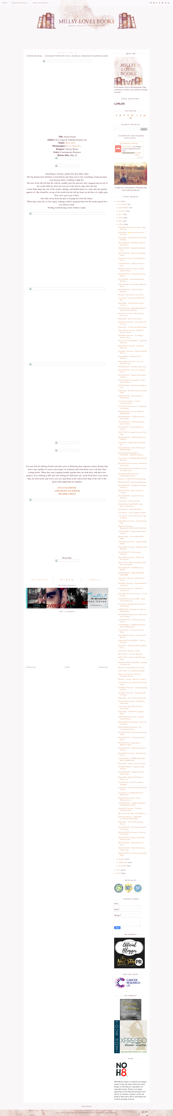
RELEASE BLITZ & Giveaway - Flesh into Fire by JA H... (132, 833)
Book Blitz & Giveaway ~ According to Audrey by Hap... (130, 336)
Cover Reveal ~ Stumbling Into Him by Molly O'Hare (130, 794)
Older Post (103, 667)
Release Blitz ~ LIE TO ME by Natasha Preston (130, 823)
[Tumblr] (140, 115)
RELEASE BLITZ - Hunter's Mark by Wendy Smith (130, 397)
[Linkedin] (144, 115)
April (121, 224)
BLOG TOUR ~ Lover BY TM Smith (130, 654)
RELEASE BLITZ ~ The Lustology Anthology (129, 553)
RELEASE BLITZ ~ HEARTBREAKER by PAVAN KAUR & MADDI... (131, 309)
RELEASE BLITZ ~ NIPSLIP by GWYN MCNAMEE (131, 574)
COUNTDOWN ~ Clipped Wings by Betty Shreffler (132, 532)
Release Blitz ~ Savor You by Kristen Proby (132, 698)
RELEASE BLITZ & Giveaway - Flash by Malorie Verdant (131, 270)
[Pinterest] (124, 115)
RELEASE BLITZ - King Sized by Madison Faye (132, 249)
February (123, 862)
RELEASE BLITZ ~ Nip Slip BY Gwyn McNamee (130, 497)
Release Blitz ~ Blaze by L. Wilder (129, 651)
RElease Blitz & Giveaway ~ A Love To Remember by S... (130, 362)
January (123, 866)
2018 (119, 201)
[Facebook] (116, 115)
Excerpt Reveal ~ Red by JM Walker (129, 509)
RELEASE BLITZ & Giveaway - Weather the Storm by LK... (132, 464)
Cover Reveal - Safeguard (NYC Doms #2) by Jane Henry (131, 605)
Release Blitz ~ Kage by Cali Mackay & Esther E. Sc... (130, 778)
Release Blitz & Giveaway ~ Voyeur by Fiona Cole (132, 522)
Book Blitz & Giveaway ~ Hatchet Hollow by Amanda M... (132, 584)
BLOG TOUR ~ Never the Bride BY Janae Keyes (131, 658)
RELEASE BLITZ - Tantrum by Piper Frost (132, 367)
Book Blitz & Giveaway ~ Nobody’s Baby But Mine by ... (132, 352)
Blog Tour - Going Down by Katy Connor (131, 668)
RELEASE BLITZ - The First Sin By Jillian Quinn (131, 254)
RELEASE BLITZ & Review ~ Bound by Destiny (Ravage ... (131, 718)
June (121, 218)
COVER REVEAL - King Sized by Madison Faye (132, 386)
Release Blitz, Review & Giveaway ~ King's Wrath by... (132, 228)
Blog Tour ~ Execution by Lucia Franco (131, 295)
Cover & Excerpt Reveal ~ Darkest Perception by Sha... (129, 402)
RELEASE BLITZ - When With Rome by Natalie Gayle (131, 849)
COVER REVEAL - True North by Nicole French (131, 621)
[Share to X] (61, 580)
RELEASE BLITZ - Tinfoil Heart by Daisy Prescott (131, 749)
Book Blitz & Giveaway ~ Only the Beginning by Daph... (132, 689)
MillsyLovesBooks (127, 146)
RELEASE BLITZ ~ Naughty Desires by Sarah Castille (131, 773)
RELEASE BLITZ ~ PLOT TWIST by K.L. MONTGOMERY (132, 449)
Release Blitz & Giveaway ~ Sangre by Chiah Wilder (132, 543)
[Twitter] (120, 115)
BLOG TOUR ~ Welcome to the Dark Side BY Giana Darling (132, 564)
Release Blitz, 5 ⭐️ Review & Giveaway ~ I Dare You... (132, 233)
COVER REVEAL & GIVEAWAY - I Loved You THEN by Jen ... (132, 470)
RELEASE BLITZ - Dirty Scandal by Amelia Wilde (132, 733)
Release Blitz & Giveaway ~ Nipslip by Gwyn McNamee (132, 548)
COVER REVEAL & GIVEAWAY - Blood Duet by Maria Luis (131, 600)
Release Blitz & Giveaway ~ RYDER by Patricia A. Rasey (130, 331)
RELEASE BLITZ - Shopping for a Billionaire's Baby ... (129, 744)
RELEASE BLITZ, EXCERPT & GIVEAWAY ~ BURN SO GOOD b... (131, 454)
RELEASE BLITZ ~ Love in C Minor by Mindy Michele (131, 412)
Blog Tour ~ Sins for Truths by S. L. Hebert (132, 679)
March (122, 859)
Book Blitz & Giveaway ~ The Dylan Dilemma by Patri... (130, 809)
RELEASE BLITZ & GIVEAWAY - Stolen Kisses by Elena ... (131, 381)
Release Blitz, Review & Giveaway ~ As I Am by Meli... (132, 595)
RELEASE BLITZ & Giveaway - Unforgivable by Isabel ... (128, 475)
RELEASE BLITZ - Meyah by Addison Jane (132, 482)
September (124, 208)
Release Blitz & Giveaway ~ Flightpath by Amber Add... (131, 702)
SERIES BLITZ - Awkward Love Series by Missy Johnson (131, 610)
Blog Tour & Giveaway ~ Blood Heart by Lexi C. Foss (131, 314)
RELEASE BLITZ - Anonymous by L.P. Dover (130, 844)
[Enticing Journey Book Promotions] (130, 1009)
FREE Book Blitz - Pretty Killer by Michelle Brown (132, 285)
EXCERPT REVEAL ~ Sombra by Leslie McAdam (131, 768)
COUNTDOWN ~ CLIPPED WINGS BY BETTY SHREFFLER (131, 626)
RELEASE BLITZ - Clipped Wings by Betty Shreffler (132, 376)
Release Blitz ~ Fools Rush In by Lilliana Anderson (131, 304)
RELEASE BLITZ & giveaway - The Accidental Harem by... (129, 728)
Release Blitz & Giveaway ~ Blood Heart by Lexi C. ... (132, 754)
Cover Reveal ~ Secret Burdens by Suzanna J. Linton (132, 683)
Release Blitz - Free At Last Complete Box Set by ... (131, 259)
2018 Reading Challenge (129, 143)
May (121, 221)
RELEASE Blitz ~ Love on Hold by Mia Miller (131, 538)
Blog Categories (40, 3)
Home (4, 3)
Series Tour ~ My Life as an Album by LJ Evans (131, 579)
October (123, 204)
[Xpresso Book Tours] (130, 1036)
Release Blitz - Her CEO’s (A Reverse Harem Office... (132, 392)
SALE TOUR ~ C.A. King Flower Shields (131, 671)
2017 (119, 870)
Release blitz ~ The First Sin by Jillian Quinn (132, 327)
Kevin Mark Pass (74, 145)
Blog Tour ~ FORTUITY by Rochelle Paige (132, 479)
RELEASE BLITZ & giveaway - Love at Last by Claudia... (132, 723)
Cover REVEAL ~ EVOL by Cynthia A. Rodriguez (131, 783)
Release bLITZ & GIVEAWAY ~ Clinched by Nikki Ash (132, 342)
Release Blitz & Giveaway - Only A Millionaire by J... (129, 799)
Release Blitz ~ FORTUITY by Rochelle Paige (131, 713)
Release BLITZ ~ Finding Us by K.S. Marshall (129, 357)
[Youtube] (130, 118)
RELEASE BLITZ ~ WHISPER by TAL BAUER (131, 569)
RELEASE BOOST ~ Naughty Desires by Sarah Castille (131, 418)
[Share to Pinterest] (66, 580)
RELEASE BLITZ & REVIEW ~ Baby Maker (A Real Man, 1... (130, 505)
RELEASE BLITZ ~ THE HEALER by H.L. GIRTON (132, 438)
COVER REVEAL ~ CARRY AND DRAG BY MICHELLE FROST (131, 804)
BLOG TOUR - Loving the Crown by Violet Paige (132, 433)
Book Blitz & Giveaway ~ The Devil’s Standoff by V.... (130, 589)
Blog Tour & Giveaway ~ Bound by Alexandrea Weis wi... (129, 675)
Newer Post (31, 667)
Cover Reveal (42, 580)
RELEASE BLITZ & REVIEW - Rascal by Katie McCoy (131, 244)
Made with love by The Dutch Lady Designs (97, 1113)
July (121, 214)
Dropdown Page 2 (19, 3)
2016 (119, 873)
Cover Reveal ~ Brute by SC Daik (129, 501)
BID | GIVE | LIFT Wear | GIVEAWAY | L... (132, 814)
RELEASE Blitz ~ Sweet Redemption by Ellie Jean (131, 280)
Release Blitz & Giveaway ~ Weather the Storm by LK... (131, 558)
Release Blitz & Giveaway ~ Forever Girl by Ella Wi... (132, 636)
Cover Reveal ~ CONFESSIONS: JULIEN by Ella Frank (132, 459)
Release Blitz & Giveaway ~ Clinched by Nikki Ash (131, 347)
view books (139, 157)
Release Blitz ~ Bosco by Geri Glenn (129, 319)
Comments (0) (94, 580)
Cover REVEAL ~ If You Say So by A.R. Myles (131, 631)
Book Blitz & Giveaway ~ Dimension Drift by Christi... (132, 694)
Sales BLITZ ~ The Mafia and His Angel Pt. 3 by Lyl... (132, 647)
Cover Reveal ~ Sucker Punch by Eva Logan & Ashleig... (132, 517)
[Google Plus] (132, 115)
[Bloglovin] (137, 115)
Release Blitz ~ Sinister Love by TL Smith (131, 764)
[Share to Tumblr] (69, 580)
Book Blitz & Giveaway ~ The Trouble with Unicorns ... (132, 323)
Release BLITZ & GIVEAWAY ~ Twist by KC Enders (131, 641)
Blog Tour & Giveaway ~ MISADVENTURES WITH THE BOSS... (132, 527)
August (122, 211)
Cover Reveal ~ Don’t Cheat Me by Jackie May (131, 299)
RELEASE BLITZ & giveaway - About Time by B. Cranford (132, 615)
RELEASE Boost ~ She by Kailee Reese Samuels (130, 428)
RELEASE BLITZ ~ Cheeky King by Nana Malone (131, 275)
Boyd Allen (70, 142)
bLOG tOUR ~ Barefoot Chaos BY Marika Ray (132, 444)
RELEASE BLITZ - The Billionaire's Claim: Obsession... (132, 486)
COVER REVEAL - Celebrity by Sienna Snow (131, 265)
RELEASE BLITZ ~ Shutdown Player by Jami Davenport (131, 423)
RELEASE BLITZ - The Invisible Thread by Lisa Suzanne (132, 828)
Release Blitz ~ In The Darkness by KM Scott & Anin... (132, 789)
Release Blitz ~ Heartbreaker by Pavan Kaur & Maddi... (132, 239)
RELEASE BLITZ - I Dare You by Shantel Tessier (131, 371)
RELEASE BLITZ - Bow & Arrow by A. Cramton (131, 492)
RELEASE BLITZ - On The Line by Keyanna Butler (132, 854)
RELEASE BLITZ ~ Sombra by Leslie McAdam (130, 291)
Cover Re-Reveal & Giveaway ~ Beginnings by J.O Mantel (132, 407)
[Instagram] (128, 115)
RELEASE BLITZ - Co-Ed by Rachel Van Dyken (131, 739)
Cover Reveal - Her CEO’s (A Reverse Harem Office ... (130, 707)
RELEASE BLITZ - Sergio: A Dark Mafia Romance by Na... (131, 839)
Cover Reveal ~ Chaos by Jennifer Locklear (132, 513)
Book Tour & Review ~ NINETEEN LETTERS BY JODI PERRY (129, 818)
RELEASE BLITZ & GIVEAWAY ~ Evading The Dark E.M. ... (132, 663)
